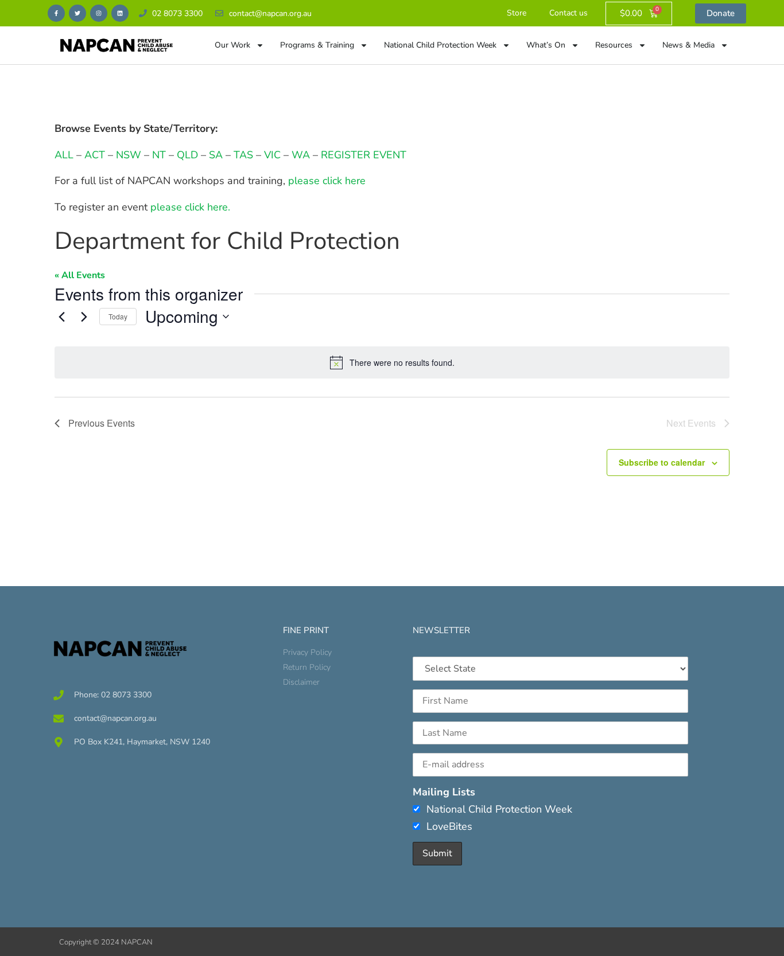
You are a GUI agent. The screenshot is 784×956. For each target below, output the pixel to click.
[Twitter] (77, 13)
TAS (243, 155)
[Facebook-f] (56, 13)
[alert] (392, 362)
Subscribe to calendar (662, 462)
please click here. (190, 207)
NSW (128, 155)
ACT (93, 155)
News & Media (688, 45)
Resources (613, 45)
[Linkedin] (120, 13)
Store (516, 12)
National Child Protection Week (440, 45)
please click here (327, 181)
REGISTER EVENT (363, 155)
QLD (187, 155)
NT (159, 155)
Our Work (232, 45)
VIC (272, 155)
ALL (64, 155)
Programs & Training (317, 45)
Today (117, 316)
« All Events (80, 275)
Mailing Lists (444, 792)
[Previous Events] (61, 316)
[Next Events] (84, 316)
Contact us (568, 12)
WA (301, 155)
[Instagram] (98, 13)
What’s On (545, 45)
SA (216, 155)
